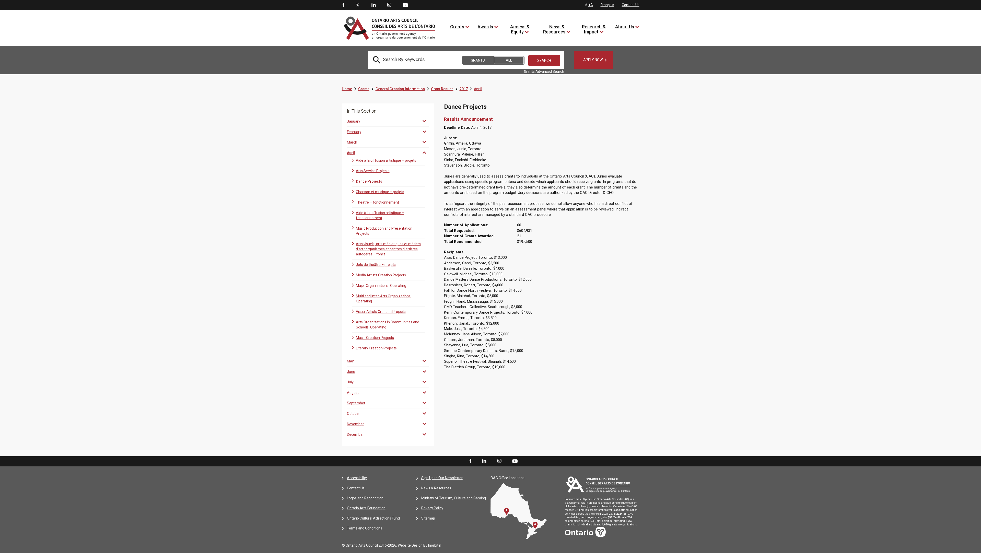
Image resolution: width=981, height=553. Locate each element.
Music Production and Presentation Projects (384, 231)
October (353, 413)
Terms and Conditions (364, 528)
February (354, 132)
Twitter (357, 5)
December (355, 434)
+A (590, 5)
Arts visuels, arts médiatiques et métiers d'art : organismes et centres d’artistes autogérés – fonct (388, 249)
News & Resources (554, 29)
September (356, 403)
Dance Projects (369, 181)
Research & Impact (594, 29)
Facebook (343, 5)
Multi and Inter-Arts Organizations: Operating (383, 298)
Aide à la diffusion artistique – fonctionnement (380, 215)
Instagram (389, 5)
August (353, 393)
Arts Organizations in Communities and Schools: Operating (387, 324)
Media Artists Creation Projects (381, 275)
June (351, 372)
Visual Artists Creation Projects (381, 312)
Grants (457, 26)
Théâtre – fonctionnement (377, 202)
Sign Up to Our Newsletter (442, 478)
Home (347, 89)
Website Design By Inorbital (419, 545)
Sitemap (428, 518)
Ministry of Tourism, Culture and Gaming (453, 498)
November (355, 424)
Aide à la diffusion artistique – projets (386, 160)
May (350, 361)
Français (607, 5)
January (353, 121)
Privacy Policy (432, 508)
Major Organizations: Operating (381, 286)
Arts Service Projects (373, 171)
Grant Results (442, 89)
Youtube (405, 5)
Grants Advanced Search (544, 71)
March (352, 142)
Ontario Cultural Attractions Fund (373, 518)
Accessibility (357, 478)
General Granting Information (400, 89)
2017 (464, 89)
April (478, 89)
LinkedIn (373, 5)
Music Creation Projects (375, 338)
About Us (624, 26)
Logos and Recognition (365, 498)
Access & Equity (520, 29)
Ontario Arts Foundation (366, 508)
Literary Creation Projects (376, 348)
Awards (485, 26)
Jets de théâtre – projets (376, 265)
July (350, 382)
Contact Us (630, 5)
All (509, 60)
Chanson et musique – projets (380, 192)
